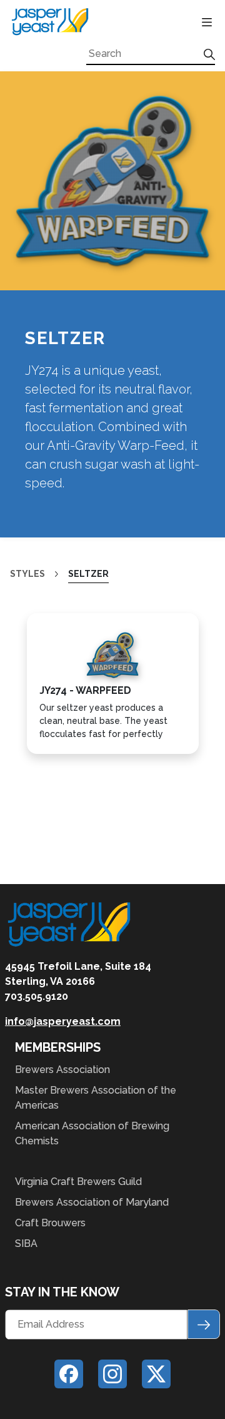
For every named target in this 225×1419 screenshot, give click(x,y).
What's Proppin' (64, 969)
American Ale (57, 87)
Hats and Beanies (68, 714)
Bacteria (43, 113)
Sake (30, 461)
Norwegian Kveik (67, 381)
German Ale (52, 274)
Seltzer (40, 488)
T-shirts (42, 767)
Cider (32, 220)
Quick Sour (50, 434)
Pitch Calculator (71, 996)
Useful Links (55, 1023)
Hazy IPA (40, 301)
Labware (43, 836)
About (31, 586)
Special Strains (64, 515)
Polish (36, 408)
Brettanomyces (64, 167)
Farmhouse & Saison (77, 247)
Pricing (34, 906)
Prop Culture (56, 624)
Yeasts (34, 64)
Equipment (45, 813)
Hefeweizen (52, 327)
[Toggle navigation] (206, 21)
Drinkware (49, 687)
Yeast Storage (62, 862)
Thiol (32, 541)
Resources (46, 947)
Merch (31, 664)
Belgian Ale (52, 140)
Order (31, 1087)
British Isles (54, 194)
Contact (40, 1125)
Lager (34, 354)
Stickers (42, 740)
